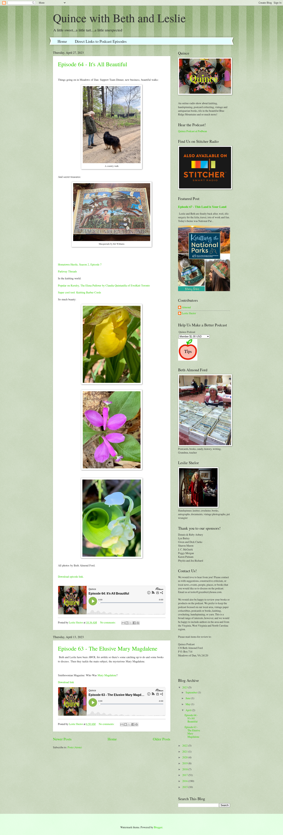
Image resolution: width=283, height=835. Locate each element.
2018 (185, 769)
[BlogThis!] (127, 623)
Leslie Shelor (189, 313)
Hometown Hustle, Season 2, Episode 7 (79, 264)
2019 (185, 763)
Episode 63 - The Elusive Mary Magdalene (107, 648)
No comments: (108, 622)
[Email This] (123, 623)
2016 (185, 781)
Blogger (158, 827)
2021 (185, 751)
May (188, 704)
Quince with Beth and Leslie (119, 17)
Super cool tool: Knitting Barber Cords (79, 292)
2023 (185, 687)
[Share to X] (130, 623)
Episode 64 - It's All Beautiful (92, 64)
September (192, 692)
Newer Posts (62, 739)
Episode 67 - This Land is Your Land (202, 206)
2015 (185, 787)
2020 (185, 757)
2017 (185, 775)
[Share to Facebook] (134, 623)
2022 (185, 745)
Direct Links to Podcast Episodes (101, 41)
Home (62, 41)
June (188, 698)
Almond (186, 307)
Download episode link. (71, 576)
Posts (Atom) (75, 747)
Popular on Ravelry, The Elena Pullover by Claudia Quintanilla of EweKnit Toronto (104, 285)
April (189, 710)
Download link (66, 682)
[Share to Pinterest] (138, 623)
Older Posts (161, 739)
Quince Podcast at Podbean (192, 131)
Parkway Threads (67, 271)
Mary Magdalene (107, 675)
